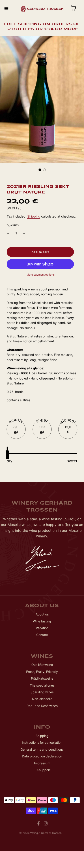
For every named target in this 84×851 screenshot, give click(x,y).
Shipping (33, 216)
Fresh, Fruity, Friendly (42, 672)
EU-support (42, 770)
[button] (40, 169)
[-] (8, 233)
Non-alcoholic (42, 699)
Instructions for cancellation (42, 742)
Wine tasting (42, 621)
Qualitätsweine (42, 665)
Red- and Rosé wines (42, 706)
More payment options (40, 274)
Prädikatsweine (42, 678)
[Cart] (77, 9)
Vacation (42, 628)
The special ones (42, 685)
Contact (42, 635)
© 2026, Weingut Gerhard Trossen (40, 833)
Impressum (42, 763)
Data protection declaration (42, 756)
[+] (24, 233)
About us (42, 614)
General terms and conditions (42, 749)
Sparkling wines (42, 692)
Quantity (13, 225)
